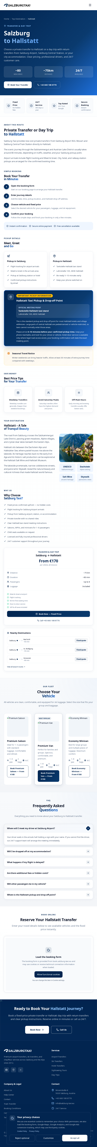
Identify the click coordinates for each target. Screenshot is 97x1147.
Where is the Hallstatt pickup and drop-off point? (31, 894)
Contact (7, 1099)
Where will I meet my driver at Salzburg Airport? (31, 828)
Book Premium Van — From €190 (48, 776)
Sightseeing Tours (59, 1070)
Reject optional (22, 1138)
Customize (48, 1138)
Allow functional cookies (48, 974)
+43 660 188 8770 (48, 85)
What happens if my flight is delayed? (25, 862)
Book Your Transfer (19, 85)
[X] (20, 1069)
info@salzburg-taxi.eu (65, 1103)
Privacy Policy (34, 1131)
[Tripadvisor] (13, 1069)
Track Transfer (10, 1104)
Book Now (35, 1029)
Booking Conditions (12, 1108)
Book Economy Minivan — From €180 (78, 771)
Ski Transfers (57, 1061)
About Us (8, 1090)
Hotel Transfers (58, 1065)
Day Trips (55, 1075)
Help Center (9, 1094)
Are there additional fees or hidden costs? (27, 873)
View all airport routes (15, 667)
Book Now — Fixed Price (50, 614)
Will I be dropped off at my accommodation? (29, 851)
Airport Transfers (59, 1056)
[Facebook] (6, 1069)
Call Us (63, 1029)
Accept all (74, 1138)
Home (6, 19)
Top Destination (18, 19)
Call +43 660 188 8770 (50, 620)
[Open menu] (90, 5)
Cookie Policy (22, 1131)
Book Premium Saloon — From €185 (17, 771)
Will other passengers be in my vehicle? (26, 884)
